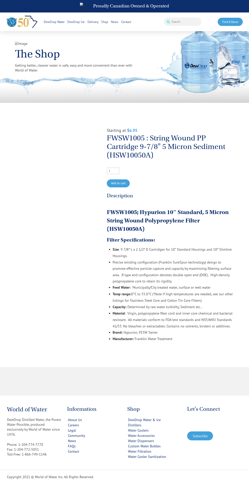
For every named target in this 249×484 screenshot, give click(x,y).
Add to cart (118, 183)
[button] (200, 435)
